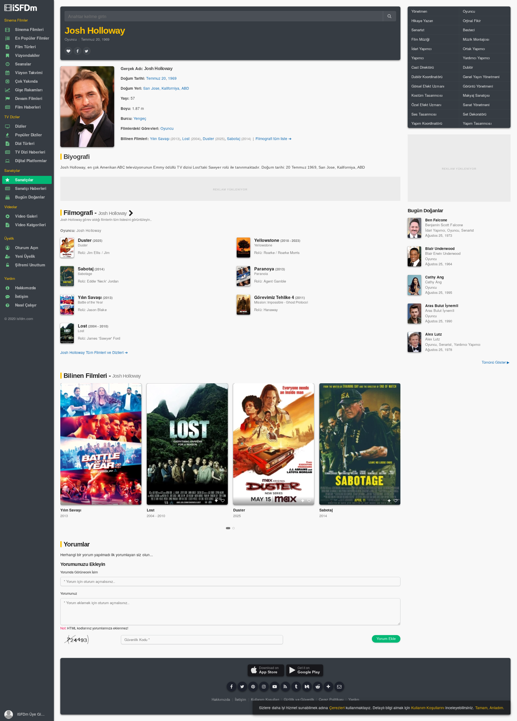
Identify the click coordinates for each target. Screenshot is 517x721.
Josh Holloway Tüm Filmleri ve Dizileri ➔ (94, 352)
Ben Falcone (436, 219)
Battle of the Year (90, 302)
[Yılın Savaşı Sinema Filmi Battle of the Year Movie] (100, 444)
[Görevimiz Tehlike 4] (243, 305)
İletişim (240, 699)
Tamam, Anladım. (489, 707)
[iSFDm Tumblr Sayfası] (296, 686)
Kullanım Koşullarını (427, 707)
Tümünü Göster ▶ (495, 362)
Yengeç (140, 118)
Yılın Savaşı (159, 138)
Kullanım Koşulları (265, 699)
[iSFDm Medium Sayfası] (307, 686)
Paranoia (261, 273)
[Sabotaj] (67, 276)
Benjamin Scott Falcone (444, 224)
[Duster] (67, 247)
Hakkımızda (221, 699)
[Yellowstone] (243, 247)
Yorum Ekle (386, 638)
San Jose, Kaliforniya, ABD (166, 88)
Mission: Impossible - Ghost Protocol (281, 302)
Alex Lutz (433, 334)
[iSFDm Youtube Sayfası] (275, 686)
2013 (64, 515)
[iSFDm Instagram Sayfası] (264, 686)
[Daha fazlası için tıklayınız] (328, 686)
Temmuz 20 (156, 78)
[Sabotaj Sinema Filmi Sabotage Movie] (359, 444)
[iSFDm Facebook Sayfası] (231, 686)
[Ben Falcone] (414, 228)
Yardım (353, 699)
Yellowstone (277, 240)
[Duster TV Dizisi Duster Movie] (273, 444)
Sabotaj (233, 138)
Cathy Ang (434, 277)
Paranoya (269, 269)
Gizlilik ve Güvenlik (299, 699)
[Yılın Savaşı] (67, 305)
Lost (186, 138)
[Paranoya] (243, 276)
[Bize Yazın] (339, 686)
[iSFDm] (20, 8)
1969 (172, 78)
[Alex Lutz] (414, 342)
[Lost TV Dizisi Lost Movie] (187, 444)
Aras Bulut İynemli (441, 305)
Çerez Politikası (331, 699)
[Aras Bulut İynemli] (414, 313)
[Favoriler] (68, 51)
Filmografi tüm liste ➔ (274, 138)
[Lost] (67, 333)
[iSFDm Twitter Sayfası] (242, 686)
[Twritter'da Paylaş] (86, 51)
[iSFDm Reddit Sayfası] (318, 686)
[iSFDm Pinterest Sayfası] (253, 686)
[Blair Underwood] (414, 256)
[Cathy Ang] (414, 285)
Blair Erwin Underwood (442, 253)
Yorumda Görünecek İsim (79, 572)
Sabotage (85, 273)
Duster (208, 138)
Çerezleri (337, 707)
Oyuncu (71, 39)
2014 (323, 515)
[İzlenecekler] (130, 501)
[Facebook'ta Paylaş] (77, 51)
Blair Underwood (440, 248)
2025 (237, 515)
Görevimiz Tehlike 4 (279, 297)
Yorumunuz (68, 593)
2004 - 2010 (156, 515)
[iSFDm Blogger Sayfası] (285, 686)
